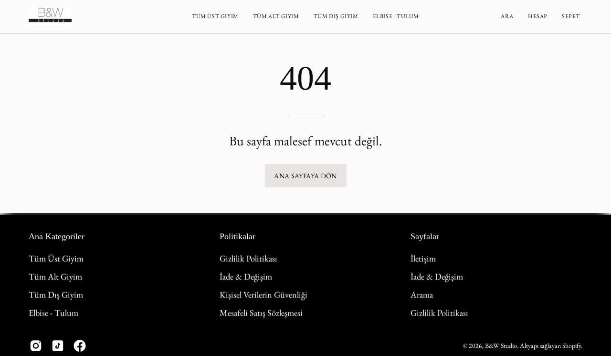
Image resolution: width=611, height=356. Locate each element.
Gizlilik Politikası (248, 258)
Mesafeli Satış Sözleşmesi (261, 312)
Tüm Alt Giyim (55, 276)
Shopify (571, 345)
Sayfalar (425, 236)
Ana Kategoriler (56, 236)
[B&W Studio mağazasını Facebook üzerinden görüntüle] (80, 345)
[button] (215, 16)
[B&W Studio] (50, 16)
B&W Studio (501, 345)
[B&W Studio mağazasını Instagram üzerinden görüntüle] (36, 345)
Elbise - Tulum (53, 312)
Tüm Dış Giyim (56, 294)
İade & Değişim (246, 276)
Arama (422, 294)
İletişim (423, 258)
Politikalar (237, 236)
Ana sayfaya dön (305, 175)
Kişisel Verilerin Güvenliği (263, 294)
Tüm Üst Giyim (56, 258)
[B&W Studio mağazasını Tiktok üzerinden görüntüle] (58, 345)
